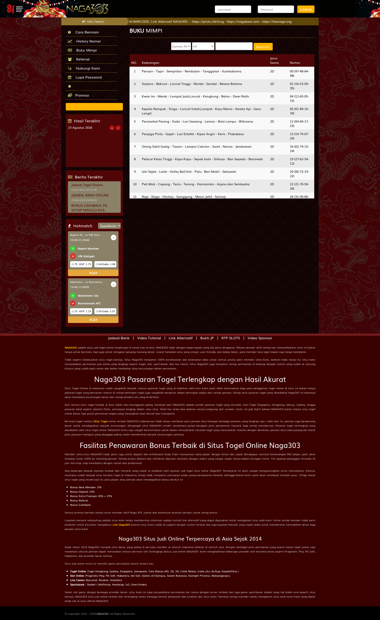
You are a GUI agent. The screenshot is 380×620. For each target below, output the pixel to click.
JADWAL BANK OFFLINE (90, 195)
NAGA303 (71, 347)
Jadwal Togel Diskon (87, 184)
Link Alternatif (181, 337)
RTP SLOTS (230, 337)
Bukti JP (207, 337)
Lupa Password (87, 77)
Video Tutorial (149, 337)
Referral (82, 59)
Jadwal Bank (119, 337)
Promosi (81, 95)
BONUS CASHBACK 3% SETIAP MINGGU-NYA (89, 207)
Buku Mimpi (85, 50)
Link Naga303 (121, 524)
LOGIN (306, 9)
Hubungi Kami (87, 68)
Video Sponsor (260, 337)
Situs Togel (100, 421)
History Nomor (87, 41)
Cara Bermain (86, 32)
